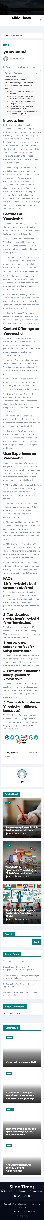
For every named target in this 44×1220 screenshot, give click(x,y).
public (9, 1037)
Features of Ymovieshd (15, 80)
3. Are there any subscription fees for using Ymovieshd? (24, 102)
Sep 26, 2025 (23, 876)
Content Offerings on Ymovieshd (19, 83)
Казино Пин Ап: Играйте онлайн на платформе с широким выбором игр (18, 968)
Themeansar (22, 1207)
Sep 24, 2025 (23, 919)
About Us (21, 1211)
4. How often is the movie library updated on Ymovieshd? (22, 107)
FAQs (8, 88)
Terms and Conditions (23, 1216)
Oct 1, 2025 (22, 833)
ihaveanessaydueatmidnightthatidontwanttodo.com (21, 829)
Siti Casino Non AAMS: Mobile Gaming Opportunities (19, 1167)
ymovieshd (14, 51)
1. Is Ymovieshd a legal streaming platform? (22, 92)
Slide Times (21, 18)
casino (10, 1110)
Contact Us (31, 1211)
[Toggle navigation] (3, 20)
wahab (11, 833)
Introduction (11, 77)
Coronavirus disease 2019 (14, 961)
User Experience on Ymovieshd (19, 85)
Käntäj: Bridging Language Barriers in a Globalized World (20, 913)
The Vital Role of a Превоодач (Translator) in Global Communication (20, 870)
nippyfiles (33, 752)
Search (9, 934)
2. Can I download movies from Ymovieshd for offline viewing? (21, 97)
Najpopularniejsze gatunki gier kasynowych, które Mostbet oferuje (21, 1131)
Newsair (34, 1204)
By (11, 58)
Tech (6, 45)
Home (13, 1211)
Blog (9, 1073)
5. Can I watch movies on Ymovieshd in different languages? (23, 112)
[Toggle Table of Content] (35, 73)
